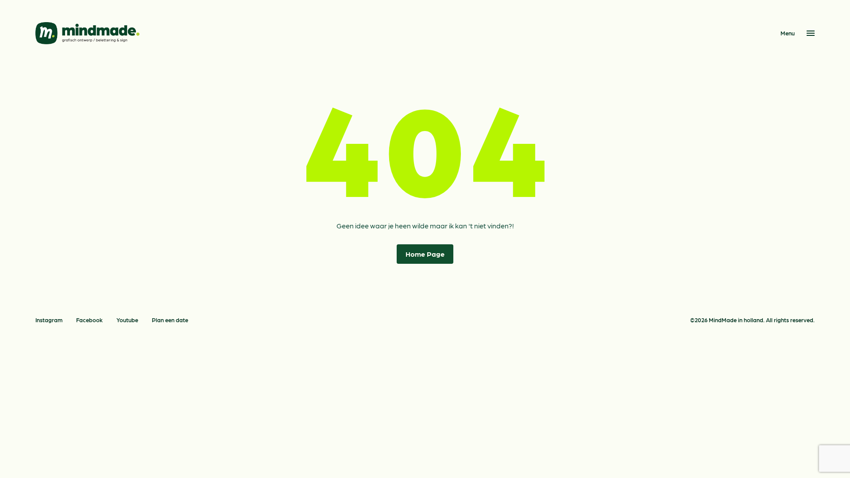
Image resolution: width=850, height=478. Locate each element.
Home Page (425, 254)
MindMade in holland (736, 319)
